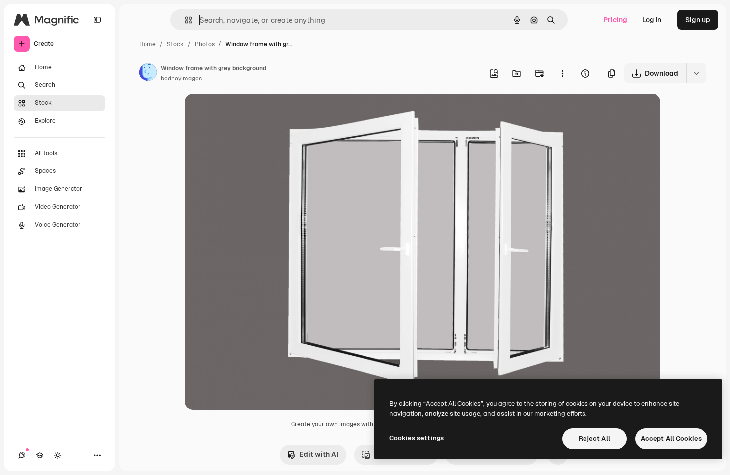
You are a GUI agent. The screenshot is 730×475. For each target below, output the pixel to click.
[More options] (562, 73)
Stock (175, 44)
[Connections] (22, 455)
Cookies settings (416, 438)
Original (248, 113)
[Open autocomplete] (184, 20)
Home (147, 44)
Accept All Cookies (671, 438)
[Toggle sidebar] (97, 20)
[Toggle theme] (58, 455)
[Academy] (40, 455)
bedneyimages (181, 78)
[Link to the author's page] (148, 73)
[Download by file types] (696, 73)
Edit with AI (318, 454)
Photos (205, 44)
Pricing (615, 19)
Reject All (594, 438)
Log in (651, 19)
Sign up (697, 19)
